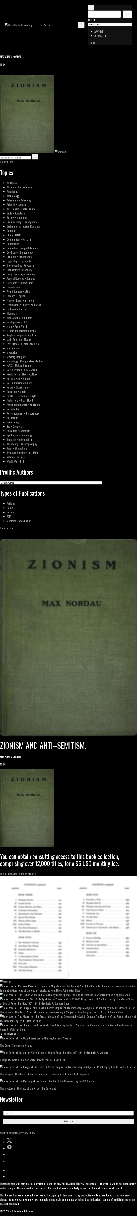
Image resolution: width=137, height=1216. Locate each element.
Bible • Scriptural (16, 213)
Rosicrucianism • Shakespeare (23, 413)
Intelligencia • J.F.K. (17, 322)
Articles (11, 503)
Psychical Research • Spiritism (23, 405)
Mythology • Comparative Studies (25, 361)
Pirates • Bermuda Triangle (21, 396)
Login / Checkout (9, 874)
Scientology (13, 422)
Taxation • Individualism (20, 439)
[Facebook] (2, 73)
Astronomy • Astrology (19, 200)
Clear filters (6, 162)
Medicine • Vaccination (19, 521)
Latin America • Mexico (19, 339)
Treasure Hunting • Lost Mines (23, 453)
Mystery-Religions (16, 357)
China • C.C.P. (14, 235)
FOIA (9, 516)
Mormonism (13, 348)
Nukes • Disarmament (18, 387)
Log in (91, 43)
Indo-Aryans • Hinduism (19, 318)
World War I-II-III (16, 461)
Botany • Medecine (17, 217)
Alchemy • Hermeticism (19, 187)
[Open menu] (81, 25)
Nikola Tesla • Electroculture (22, 374)
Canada (11, 231)
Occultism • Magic (16, 392)
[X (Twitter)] (6, 73)
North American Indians (19, 383)
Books (10, 508)
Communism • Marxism (19, 239)
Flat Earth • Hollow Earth (20, 283)
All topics (12, 183)
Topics (91, 20)
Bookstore (14, 1133)
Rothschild (12, 418)
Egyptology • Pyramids (19, 261)
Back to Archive (27, 874)
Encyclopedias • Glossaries (21, 265)
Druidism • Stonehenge (19, 257)
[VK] (10, 73)
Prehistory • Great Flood (20, 400)
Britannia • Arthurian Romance (23, 226)
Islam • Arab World (17, 326)
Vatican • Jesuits (16, 457)
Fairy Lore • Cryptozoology (21, 274)
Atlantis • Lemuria (16, 204)
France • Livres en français (21, 300)
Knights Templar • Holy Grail (22, 335)
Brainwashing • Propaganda (22, 222)
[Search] (127, 14)
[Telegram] (13, 73)
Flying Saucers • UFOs (18, 291)
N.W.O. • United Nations (19, 365)
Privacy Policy (27, 1133)
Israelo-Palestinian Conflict (22, 331)
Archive (4, 1133)
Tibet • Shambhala (17, 448)
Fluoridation (13, 287)
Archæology (13, 196)
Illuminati (12, 313)
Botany (10, 512)
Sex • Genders (14, 426)
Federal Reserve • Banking (21, 278)
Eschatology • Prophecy (19, 270)
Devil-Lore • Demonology (20, 252)
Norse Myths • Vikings (18, 378)
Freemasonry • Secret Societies (24, 305)
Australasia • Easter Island (21, 209)
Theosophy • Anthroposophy (22, 444)
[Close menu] (91, 8)
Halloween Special (16, 309)
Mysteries (12, 352)
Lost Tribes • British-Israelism (23, 344)
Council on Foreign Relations (22, 248)
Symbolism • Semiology (19, 435)
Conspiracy (13, 244)
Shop (77, 990)
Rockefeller (13, 409)
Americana (12, 191)
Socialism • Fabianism (18, 431)
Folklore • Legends (17, 296)
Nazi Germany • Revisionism (22, 370)
